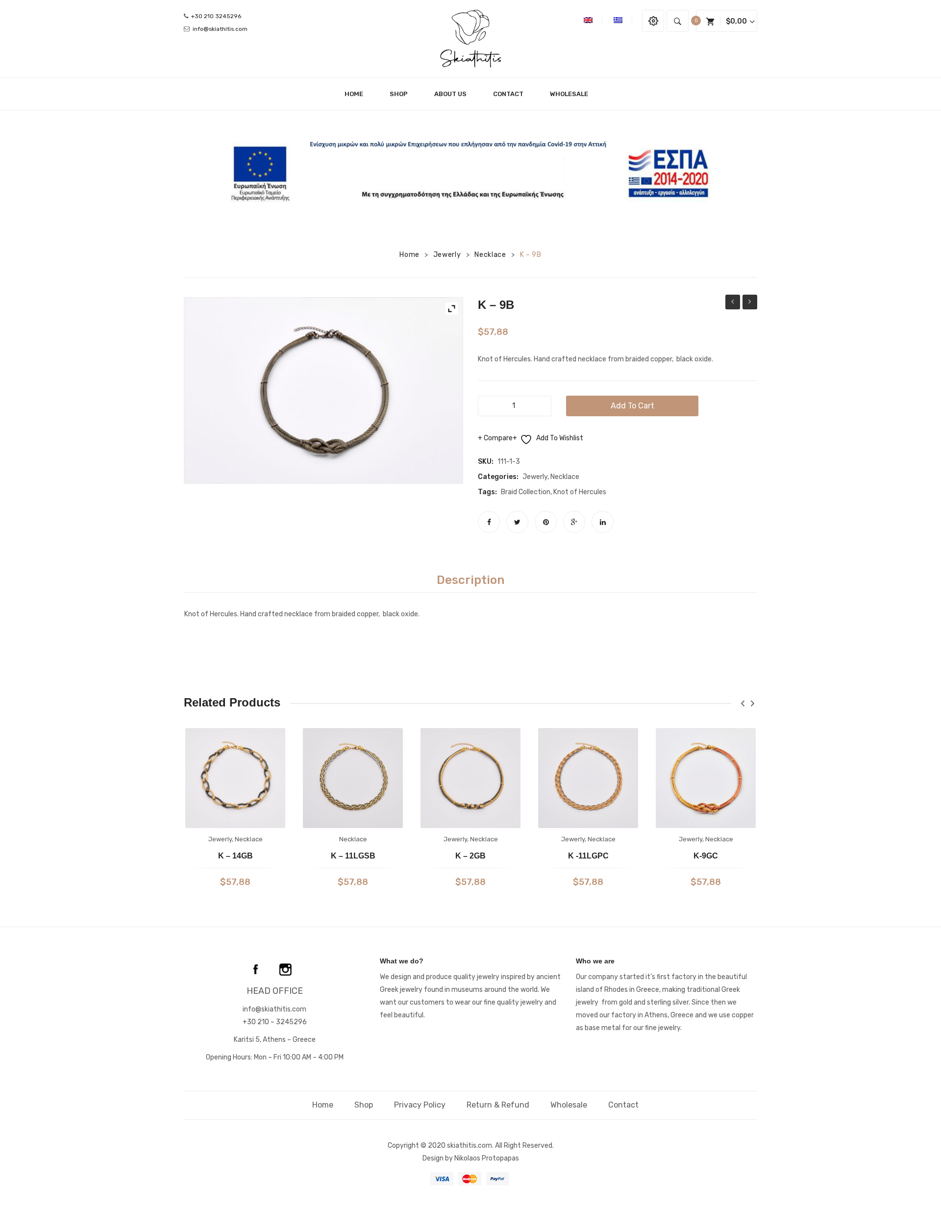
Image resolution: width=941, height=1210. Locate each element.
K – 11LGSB (353, 856)
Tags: (487, 492)
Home (409, 255)
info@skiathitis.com (220, 28)
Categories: (498, 477)
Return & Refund (498, 1104)
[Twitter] (517, 522)
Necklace (490, 255)
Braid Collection (525, 492)
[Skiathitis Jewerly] (470, 38)
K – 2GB (470, 856)
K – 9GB (733, 303)
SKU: (486, 461)
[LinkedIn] (603, 522)
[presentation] (742, 703)
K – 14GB (235, 856)
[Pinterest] (546, 522)
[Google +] (574, 522)
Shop (363, 1104)
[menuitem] (358, 94)
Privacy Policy (420, 1104)
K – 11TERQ (750, 303)
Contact (623, 1104)
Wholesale (568, 1104)
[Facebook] (489, 522)
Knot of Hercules (579, 492)
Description (470, 580)
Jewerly (447, 255)
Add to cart (632, 405)
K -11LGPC (588, 856)
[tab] (470, 580)
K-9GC (705, 856)
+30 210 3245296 (216, 16)
